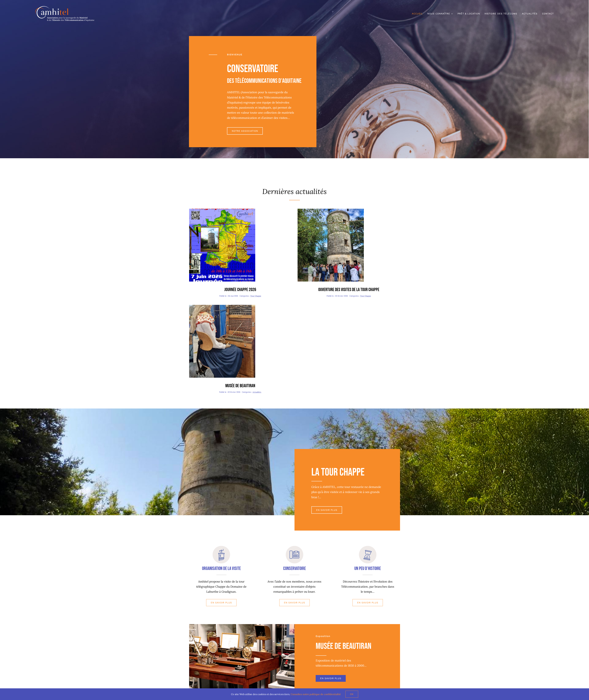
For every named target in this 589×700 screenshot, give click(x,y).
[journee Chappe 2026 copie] (222, 210)
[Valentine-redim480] (222, 306)
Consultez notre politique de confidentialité (316, 694)
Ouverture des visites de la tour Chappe (348, 289)
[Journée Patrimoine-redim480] (331, 210)
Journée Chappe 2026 (240, 289)
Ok (352, 694)
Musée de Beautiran (240, 386)
